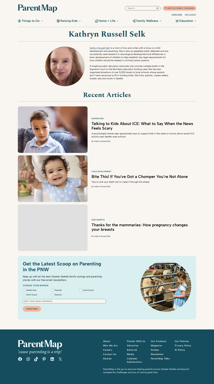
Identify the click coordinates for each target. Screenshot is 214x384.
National (58, 295)
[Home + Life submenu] (117, 21)
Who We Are (110, 345)
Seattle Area (31, 290)
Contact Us (109, 354)
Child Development (101, 171)
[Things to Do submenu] (42, 21)
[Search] (157, 8)
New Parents (98, 220)
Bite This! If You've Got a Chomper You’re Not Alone (140, 176)
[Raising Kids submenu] (80, 21)
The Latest (190, 15)
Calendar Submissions (134, 360)
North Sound (31, 295)
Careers (107, 350)
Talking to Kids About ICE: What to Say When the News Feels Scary (142, 126)
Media (130, 354)
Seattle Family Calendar (180, 8)
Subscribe (177, 15)
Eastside (58, 290)
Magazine (156, 345)
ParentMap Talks (160, 358)
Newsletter (157, 354)
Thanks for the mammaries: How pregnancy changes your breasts (140, 227)
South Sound (88, 290)
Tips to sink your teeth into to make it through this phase (120, 182)
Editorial (132, 350)
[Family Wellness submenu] (160, 21)
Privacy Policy (183, 345)
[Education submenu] (195, 21)
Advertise (132, 345)
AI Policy (180, 350)
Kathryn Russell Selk (100, 48)
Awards (107, 358)
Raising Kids (98, 118)
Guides (155, 350)
